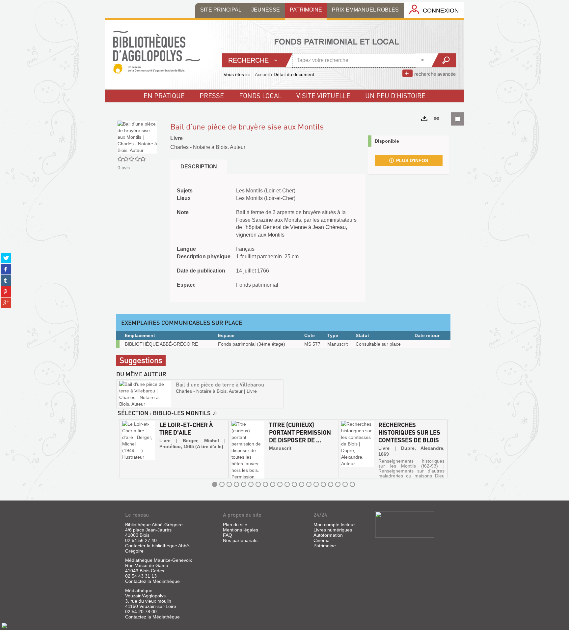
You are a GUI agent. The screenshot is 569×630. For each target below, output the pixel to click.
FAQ (227, 535)
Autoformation (328, 535)
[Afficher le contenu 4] (236, 484)
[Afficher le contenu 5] (243, 484)
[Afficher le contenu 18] (337, 484)
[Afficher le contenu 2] (222, 484)
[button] (125, 448)
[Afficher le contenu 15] (316, 484)
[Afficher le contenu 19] (345, 484)
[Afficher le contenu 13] (301, 484)
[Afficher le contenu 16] (323, 484)
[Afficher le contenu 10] (280, 484)
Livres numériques (332, 529)
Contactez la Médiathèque (152, 581)
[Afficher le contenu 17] (330, 484)
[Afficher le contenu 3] (229, 484)
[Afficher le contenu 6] (251, 484)
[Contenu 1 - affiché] (214, 484)
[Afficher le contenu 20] (352, 484)
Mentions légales (240, 529)
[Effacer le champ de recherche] (423, 60)
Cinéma (321, 540)
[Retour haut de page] (4, 625)
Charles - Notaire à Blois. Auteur (207, 147)
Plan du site (235, 524)
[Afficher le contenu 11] (287, 484)
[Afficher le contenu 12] (294, 484)
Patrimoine (324, 545)
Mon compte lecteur (334, 524)
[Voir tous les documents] (215, 413)
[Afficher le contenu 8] (265, 484)
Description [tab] (198, 166)
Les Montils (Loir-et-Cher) (265, 190)
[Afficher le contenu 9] (272, 484)
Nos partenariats (240, 540)
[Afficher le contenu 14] (309, 484)
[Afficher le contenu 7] (258, 484)
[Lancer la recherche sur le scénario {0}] (443, 60)
